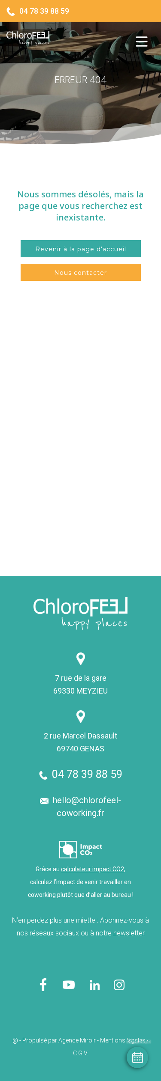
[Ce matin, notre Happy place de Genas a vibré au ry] (41, 456)
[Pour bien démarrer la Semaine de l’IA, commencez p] (41, 535)
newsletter (129, 933)
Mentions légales (123, 1040)
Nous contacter (80, 273)
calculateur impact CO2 (92, 869)
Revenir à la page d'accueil (80, 249)
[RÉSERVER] (137, 1057)
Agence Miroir (77, 1040)
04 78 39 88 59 (44, 10)
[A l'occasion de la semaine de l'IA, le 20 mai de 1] (120, 535)
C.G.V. (80, 1053)
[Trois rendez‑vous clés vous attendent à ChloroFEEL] (120, 456)
